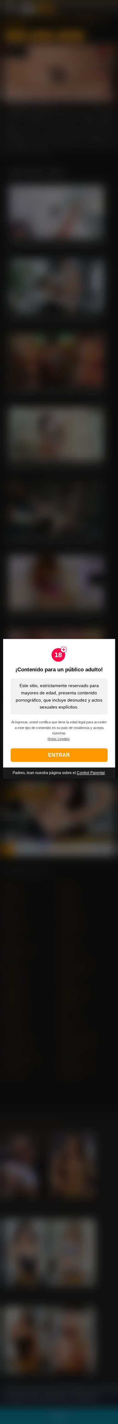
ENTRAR (59, 755)
